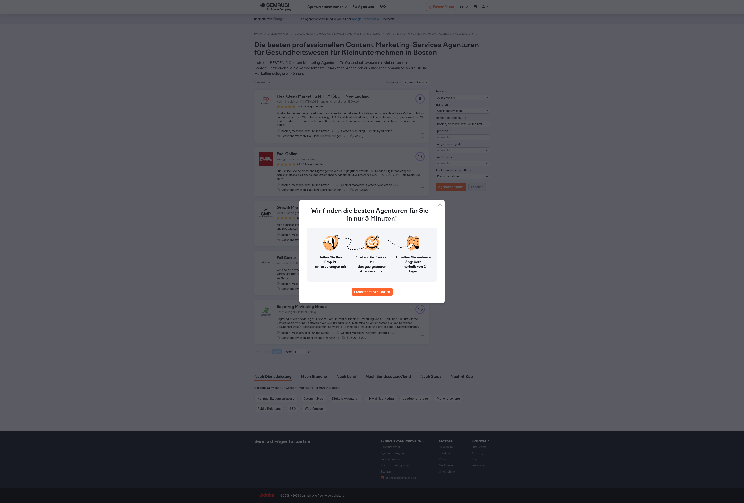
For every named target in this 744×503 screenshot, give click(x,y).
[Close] (440, 204)
